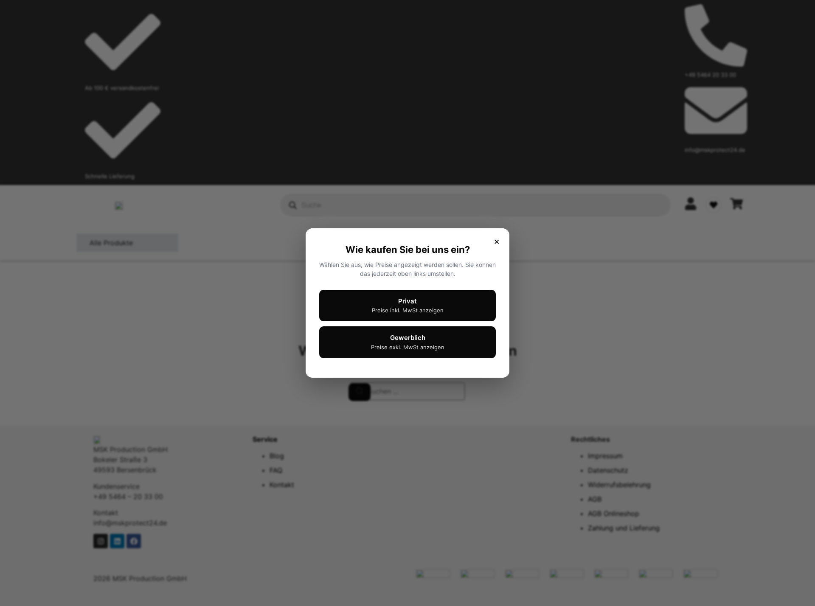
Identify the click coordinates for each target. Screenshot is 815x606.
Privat (408, 305)
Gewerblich (407, 342)
